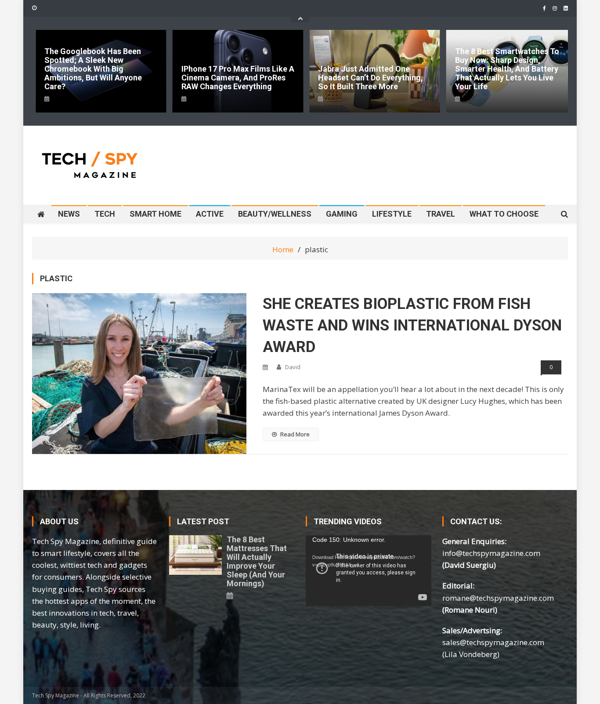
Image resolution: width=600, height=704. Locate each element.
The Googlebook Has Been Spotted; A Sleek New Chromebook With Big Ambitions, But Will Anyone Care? (93, 69)
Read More (295, 434)
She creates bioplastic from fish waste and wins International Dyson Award (412, 325)
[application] (368, 570)
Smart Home (155, 213)
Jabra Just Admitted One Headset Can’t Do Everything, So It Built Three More (370, 78)
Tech (104, 213)
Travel (440, 213)
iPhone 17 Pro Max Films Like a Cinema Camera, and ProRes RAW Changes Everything (237, 78)
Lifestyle (392, 213)
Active (210, 213)
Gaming (342, 213)
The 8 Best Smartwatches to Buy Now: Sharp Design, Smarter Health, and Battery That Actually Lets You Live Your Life (507, 69)
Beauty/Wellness (274, 213)
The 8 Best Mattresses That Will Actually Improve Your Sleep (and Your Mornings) (257, 561)
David (292, 367)
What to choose (504, 213)
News (69, 213)
